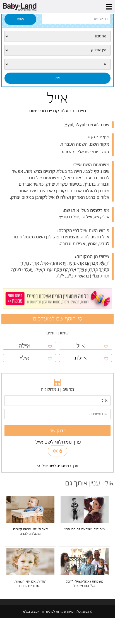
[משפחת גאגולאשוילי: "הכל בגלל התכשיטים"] (85, 561)
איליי (24, 358)
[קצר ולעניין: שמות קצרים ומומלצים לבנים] (30, 509)
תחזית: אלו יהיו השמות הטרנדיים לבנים (30, 583)
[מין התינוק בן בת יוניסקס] (57, 50)
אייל (80, 345)
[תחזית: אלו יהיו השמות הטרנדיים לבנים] (30, 561)
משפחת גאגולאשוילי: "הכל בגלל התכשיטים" (84, 583)
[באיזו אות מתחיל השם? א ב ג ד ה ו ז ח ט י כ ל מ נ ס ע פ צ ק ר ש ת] (57, 64)
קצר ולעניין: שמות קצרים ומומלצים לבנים (30, 531)
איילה (24, 345)
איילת (81, 358)
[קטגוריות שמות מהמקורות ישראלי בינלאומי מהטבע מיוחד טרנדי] (57, 36)
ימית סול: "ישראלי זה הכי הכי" (85, 529)
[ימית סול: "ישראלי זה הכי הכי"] (85, 509)
